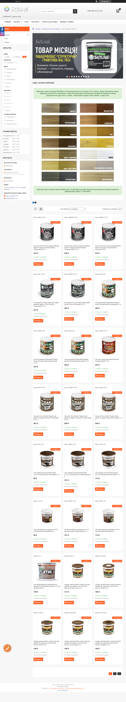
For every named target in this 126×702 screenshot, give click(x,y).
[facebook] (33, 203)
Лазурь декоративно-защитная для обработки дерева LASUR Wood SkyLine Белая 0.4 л (108, 586)
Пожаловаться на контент (56, 688)
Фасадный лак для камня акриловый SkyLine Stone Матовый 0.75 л (77, 303)
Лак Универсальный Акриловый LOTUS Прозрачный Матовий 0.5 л (107, 473)
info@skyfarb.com (11, 198)
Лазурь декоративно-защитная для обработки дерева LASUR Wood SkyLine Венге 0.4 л (46, 643)
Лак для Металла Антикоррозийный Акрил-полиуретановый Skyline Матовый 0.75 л (108, 247)
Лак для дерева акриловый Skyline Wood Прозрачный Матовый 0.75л (76, 360)
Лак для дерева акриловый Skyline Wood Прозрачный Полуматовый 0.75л (45, 361)
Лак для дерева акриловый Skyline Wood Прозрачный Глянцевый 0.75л (108, 303)
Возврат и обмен (67, 22)
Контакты (35, 22)
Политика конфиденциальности (75, 688)
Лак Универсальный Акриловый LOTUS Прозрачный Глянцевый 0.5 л (46, 473)
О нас (26, 22)
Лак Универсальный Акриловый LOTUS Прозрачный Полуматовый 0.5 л (77, 474)
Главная (7, 22)
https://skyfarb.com (12, 196)
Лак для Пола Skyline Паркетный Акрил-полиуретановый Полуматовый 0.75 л (77, 417)
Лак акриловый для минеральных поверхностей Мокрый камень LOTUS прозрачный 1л (46, 586)
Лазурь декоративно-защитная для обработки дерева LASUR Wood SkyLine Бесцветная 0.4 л (77, 586)
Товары (37, 29)
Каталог (17, 22)
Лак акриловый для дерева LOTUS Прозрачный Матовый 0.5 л (107, 530)
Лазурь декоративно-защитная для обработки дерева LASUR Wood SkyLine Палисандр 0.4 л (77, 643)
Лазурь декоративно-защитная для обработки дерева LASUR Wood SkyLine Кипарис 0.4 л (108, 643)
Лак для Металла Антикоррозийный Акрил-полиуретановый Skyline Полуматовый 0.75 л (77, 247)
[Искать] (75, 11)
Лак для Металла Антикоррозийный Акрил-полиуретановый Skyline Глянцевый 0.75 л (46, 247)
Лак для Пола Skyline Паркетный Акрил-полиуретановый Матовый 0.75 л (108, 417)
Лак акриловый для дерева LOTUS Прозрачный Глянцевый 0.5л (45, 530)
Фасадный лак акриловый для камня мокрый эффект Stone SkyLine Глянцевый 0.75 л (46, 304)
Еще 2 (8, 86)
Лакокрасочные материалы (51, 29)
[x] (35, 203)
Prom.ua (72, 685)
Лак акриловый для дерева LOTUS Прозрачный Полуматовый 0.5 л (76, 530)
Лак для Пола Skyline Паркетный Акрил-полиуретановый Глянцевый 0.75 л (45, 417)
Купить (39, 264)
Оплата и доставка (49, 22)
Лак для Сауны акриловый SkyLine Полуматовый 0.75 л (107, 360)
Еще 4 (8, 110)
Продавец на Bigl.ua (63, 686)
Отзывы (6, 42)
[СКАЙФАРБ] (16, 9)
